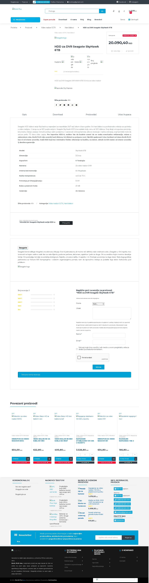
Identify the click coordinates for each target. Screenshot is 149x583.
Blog (89, 20)
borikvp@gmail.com (76, 2)
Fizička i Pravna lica (50, 2)
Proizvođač (91, 115)
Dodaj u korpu (81, 458)
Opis (24, 115)
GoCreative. (52, 580)
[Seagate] (79, 41)
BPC (13, 413)
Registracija (15, 2)
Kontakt (122, 561)
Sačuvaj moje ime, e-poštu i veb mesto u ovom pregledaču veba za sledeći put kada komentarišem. (104, 348)
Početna (14, 28)
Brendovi (98, 20)
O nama (73, 20)
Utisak (78, 308)
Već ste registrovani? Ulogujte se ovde (23, 488)
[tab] (24, 116)
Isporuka (95, 563)
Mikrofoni (26, 435)
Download (63, 20)
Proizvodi (28, 28)
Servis (122, 20)
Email (78, 341)
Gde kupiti (134, 20)
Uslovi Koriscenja (70, 557)
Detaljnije (15, 458)
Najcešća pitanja (98, 566)
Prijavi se (25, 2)
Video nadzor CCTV (48, 28)
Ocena (78, 303)
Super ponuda (49, 20)
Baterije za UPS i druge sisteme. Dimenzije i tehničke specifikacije (59, 519)
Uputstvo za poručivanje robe (72, 566)
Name (79, 334)
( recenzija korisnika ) (71, 71)
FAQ (82, 20)
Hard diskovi (69, 28)
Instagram (134, 2)
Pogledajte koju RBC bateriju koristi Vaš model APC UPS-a (65, 490)
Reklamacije (68, 561)
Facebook (122, 2)
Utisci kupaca (124, 115)
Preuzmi (66, 223)
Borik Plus (20, 580)
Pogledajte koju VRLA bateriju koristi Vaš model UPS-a (65, 504)
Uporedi (130, 51)
